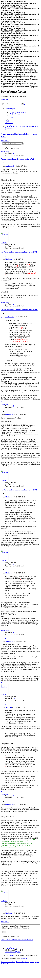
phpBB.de (24, 958)
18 (13, 153)
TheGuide (4, 243)
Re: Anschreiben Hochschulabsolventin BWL (19, 252)
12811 (14, 246)
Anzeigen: (5, 926)
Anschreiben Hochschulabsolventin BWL (17, 159)
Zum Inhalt (4, 100)
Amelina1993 (5, 151)
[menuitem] (17, 112)
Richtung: (18, 928)
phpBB (11, 955)
